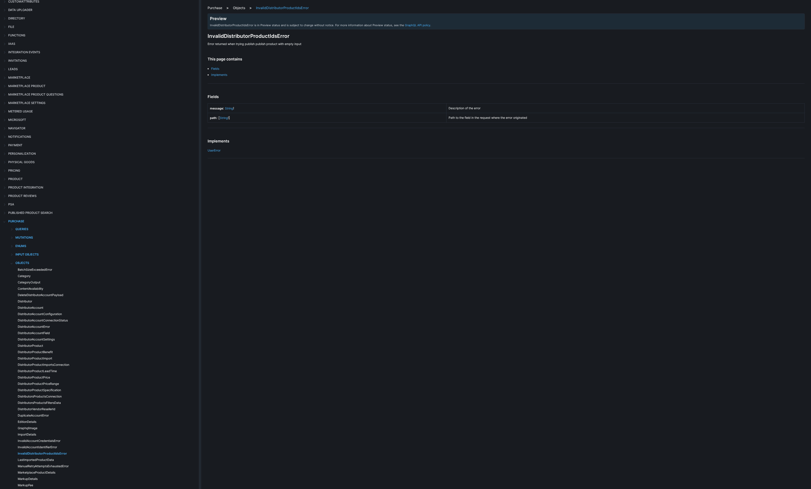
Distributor (25, 301)
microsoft (17, 120)
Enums (20, 246)
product (15, 179)
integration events (24, 52)
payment (15, 145)
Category (24, 276)
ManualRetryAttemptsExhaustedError (43, 466)
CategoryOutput (29, 282)
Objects (22, 263)
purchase (16, 221)
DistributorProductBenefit (35, 352)
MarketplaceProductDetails (36, 472)
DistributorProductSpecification (39, 390)
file (11, 27)
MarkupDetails (28, 479)
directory (16, 18)
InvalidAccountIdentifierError (37, 447)
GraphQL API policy (417, 25)
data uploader (20, 10)
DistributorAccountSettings (36, 339)
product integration (25, 187)
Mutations (24, 237)
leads (13, 69)
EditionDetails (27, 421)
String (229, 108)
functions (16, 35)
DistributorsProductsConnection (40, 396)
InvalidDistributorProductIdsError (42, 453)
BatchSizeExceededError (35, 269)
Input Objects (27, 254)
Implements (219, 74)
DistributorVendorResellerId (36, 409)
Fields (215, 68)
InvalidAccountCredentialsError (39, 441)
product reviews (22, 196)
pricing (14, 170)
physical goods (21, 162)
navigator (16, 128)
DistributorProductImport (35, 358)
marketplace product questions (35, 94)
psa (11, 204)
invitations (17, 60)
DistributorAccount (30, 307)
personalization (22, 153)
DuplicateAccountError (33, 415)
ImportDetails (27, 434)
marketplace (19, 77)
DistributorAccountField (34, 333)
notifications (19, 136)
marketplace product (26, 86)
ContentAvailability (30, 288)
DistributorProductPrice (34, 377)
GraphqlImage (27, 428)
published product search (30, 212)
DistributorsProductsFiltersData (39, 402)
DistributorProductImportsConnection (43, 364)
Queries (21, 229)
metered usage (20, 111)
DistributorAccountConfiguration (40, 314)
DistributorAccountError (34, 326)
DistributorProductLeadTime (37, 371)
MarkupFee (25, 485)
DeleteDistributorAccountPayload (40, 295)
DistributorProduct (30, 345)
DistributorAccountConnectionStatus (43, 320)
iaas (11, 43)
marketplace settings (26, 103)
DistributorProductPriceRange (38, 383)
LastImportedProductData (36, 460)
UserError (214, 150)
